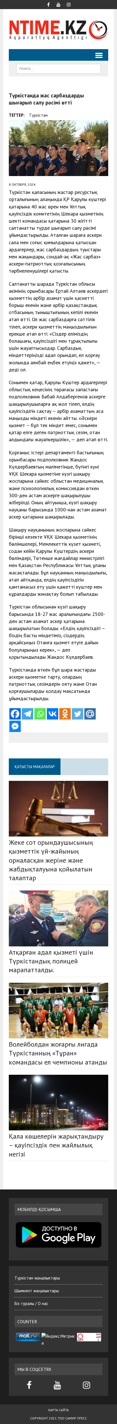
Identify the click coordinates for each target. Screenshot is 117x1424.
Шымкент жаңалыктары (36, 1290)
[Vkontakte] (52, 714)
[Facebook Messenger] (15, 726)
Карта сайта (58, 1410)
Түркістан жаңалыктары (37, 1278)
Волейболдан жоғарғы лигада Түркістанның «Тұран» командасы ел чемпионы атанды (58, 1053)
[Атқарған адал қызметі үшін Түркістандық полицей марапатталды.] (58, 918)
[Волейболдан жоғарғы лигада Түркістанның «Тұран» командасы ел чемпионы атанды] (58, 1010)
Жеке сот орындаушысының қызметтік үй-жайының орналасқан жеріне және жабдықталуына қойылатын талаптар (51, 860)
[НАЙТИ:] (58, 68)
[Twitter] (77, 714)
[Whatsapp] (40, 714)
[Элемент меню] (48, 4)
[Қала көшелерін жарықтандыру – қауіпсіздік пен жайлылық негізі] (58, 1102)
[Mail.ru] (90, 714)
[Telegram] (27, 714)
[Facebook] (15, 714)
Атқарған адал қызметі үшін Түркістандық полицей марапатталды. (51, 961)
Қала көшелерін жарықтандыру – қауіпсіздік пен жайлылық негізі (56, 1145)
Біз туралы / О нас (31, 1303)
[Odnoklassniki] (65, 714)
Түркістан (38, 115)
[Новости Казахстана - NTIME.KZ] (58, 29)
